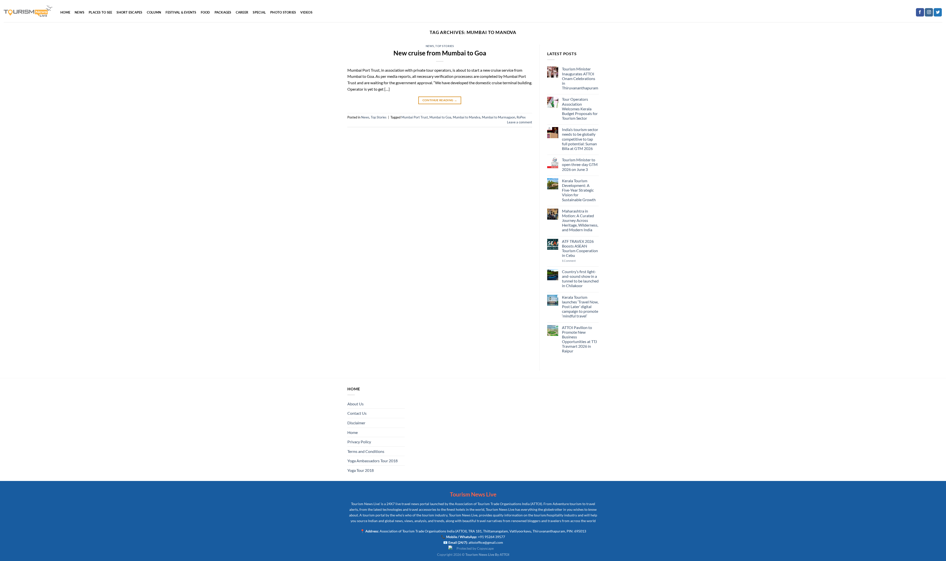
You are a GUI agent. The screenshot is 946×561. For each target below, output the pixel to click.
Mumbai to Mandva (466, 117)
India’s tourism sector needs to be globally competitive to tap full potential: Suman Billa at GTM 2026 (580, 139)
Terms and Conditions (365, 451)
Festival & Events (181, 12)
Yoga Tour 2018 (360, 470)
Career (242, 12)
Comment (569, 260)
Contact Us (357, 413)
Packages (223, 12)
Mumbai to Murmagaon (498, 117)
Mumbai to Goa (440, 117)
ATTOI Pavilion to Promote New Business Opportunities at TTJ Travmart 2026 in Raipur (579, 339)
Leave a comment (519, 122)
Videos (306, 12)
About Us (355, 403)
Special (259, 12)
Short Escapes (129, 12)
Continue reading (439, 100)
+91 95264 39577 (491, 537)
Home (65, 12)
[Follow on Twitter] (938, 12)
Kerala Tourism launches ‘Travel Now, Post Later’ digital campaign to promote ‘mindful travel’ (580, 306)
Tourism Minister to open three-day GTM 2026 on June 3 (580, 164)
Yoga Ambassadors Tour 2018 (372, 460)
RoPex (521, 117)
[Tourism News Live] (28, 11)
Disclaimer (356, 422)
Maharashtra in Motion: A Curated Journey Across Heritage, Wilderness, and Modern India (580, 220)
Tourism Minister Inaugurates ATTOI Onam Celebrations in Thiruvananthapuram (580, 78)
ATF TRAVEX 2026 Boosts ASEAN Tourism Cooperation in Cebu (580, 248)
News (79, 12)
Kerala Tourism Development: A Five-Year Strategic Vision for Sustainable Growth (579, 190)
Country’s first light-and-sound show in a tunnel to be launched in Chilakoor (580, 278)
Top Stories (444, 46)
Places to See (100, 12)
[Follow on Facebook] (920, 12)
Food (205, 12)
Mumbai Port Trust (414, 117)
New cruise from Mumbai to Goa (439, 53)
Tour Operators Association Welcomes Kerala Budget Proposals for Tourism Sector (580, 108)
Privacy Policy (359, 441)
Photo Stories (283, 12)
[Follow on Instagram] (929, 12)
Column (154, 12)
